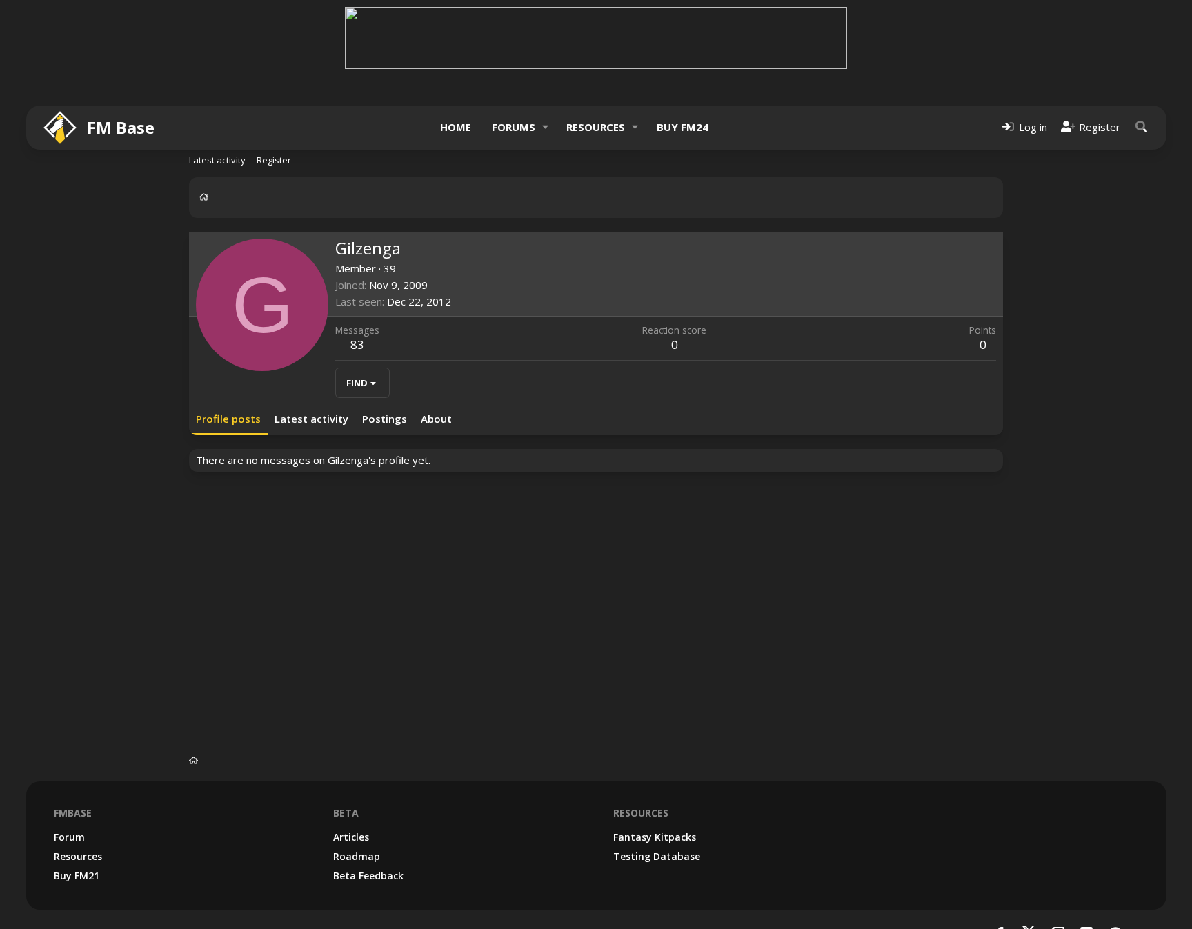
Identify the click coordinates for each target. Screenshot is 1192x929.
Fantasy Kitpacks (654, 836)
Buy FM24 (682, 127)
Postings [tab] (384, 419)
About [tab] (436, 419)
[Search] (1141, 127)
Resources (595, 127)
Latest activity (217, 160)
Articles (351, 836)
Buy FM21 (76, 875)
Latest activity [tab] (311, 419)
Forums (513, 127)
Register (274, 160)
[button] (545, 127)
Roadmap (356, 856)
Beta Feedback (368, 875)
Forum (69, 836)
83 (357, 344)
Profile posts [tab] (228, 419)
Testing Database (656, 856)
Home (455, 127)
